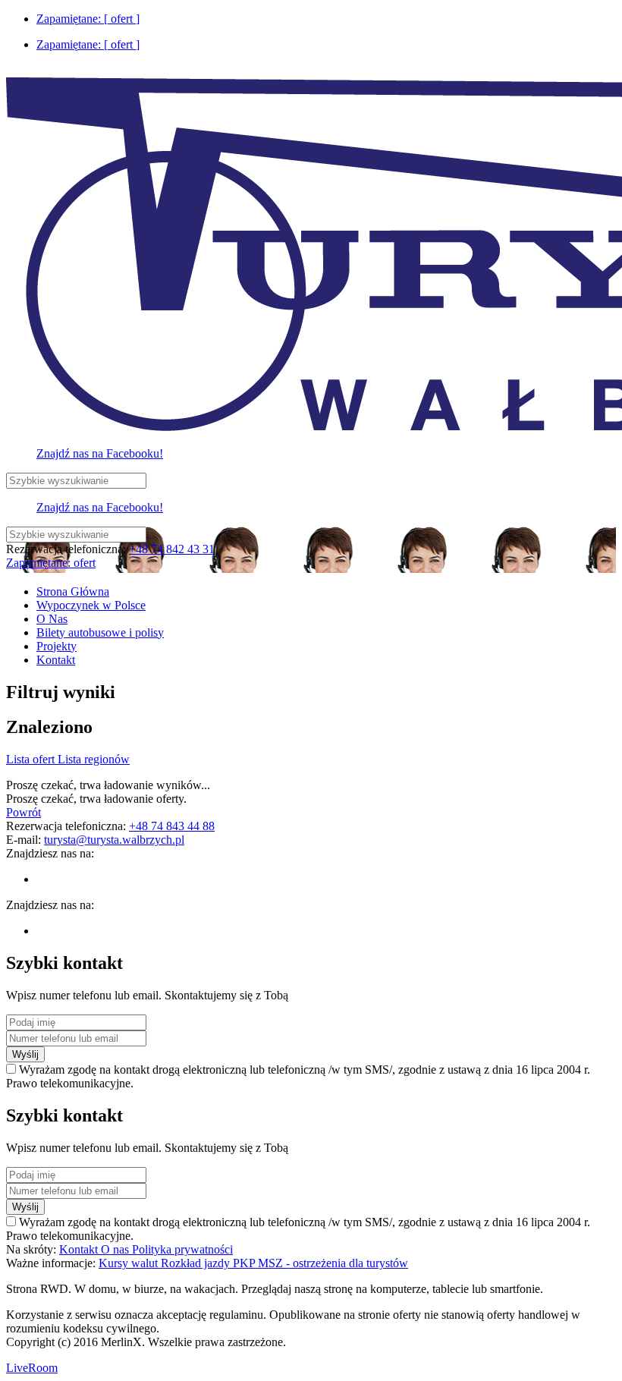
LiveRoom (32, 1367)
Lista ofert (32, 759)
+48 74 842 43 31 (172, 549)
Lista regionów (94, 759)
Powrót (23, 812)
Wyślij (25, 1054)
